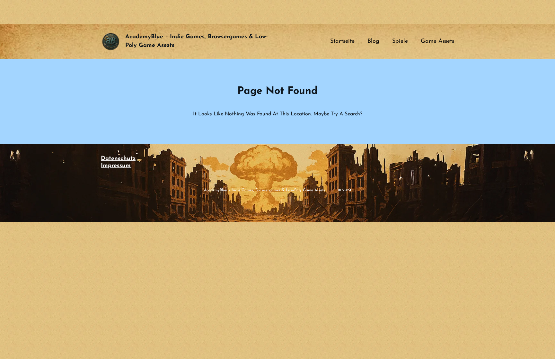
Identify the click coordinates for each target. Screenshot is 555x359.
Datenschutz (118, 159)
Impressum (116, 166)
